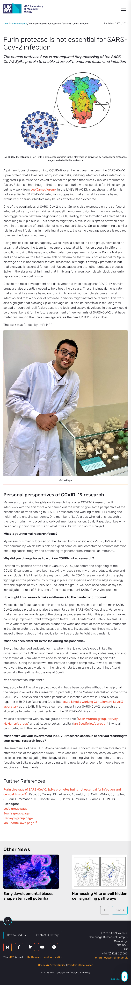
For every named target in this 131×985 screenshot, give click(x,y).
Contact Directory (47, 935)
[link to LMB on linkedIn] (31, 947)
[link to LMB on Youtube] (42, 947)
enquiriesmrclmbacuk (111, 957)
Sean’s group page (16, 813)
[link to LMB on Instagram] (54, 947)
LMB (5, 23)
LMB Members (119, 979)
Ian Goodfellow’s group (89, 723)
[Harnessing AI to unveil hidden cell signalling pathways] (99, 872)
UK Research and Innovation (45, 957)
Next (119, 910)
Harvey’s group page (18, 818)
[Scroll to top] (8, 921)
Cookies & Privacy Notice (52, 965)
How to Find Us (16, 935)
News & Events (18, 23)
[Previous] (104, 910)
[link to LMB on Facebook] (19, 947)
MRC (11, 957)
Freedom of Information (80, 965)
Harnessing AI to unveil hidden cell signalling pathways (99, 896)
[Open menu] (124, 9)
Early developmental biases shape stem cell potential (28, 896)
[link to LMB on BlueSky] (7, 947)
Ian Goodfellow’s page (18, 823)
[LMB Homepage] (23, 8)
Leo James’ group (43, 189)
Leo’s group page (15, 809)
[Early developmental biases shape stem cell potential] (31, 872)
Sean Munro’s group (92, 719)
